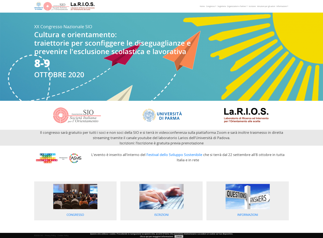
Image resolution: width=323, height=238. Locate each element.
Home (202, 6)
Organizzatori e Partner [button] (236, 6)
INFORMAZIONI (247, 215)
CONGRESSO (75, 215)
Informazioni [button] (281, 6)
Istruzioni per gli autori (266, 6)
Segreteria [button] (222, 6)
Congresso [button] (210, 6)
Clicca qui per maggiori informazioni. (156, 236)
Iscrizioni (252, 6)
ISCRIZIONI (161, 215)
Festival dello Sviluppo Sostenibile (174, 154)
